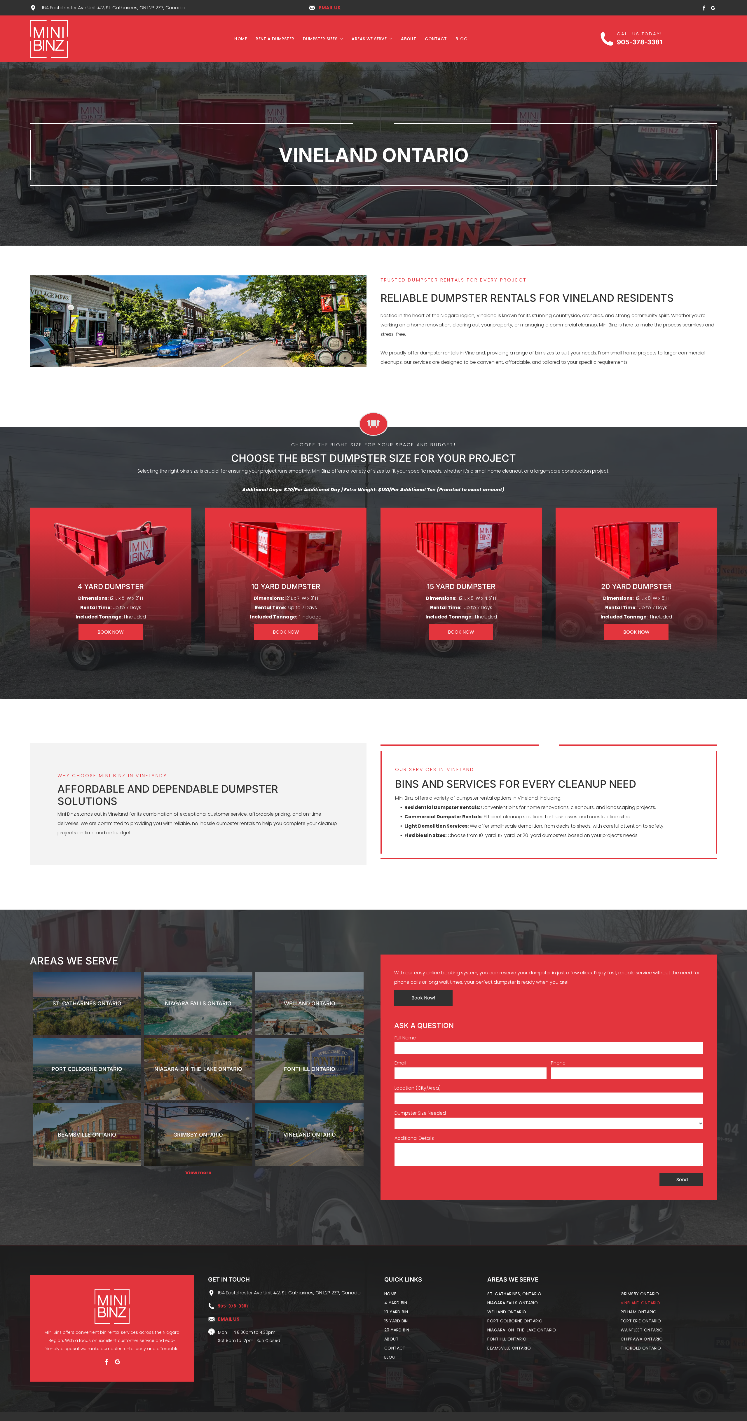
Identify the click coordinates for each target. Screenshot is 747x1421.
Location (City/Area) (418, 1088)
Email (400, 1063)
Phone (558, 1063)
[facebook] (704, 8)
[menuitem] (240, 39)
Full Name (405, 1037)
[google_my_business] (713, 8)
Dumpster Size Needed (420, 1113)
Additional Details (414, 1138)
